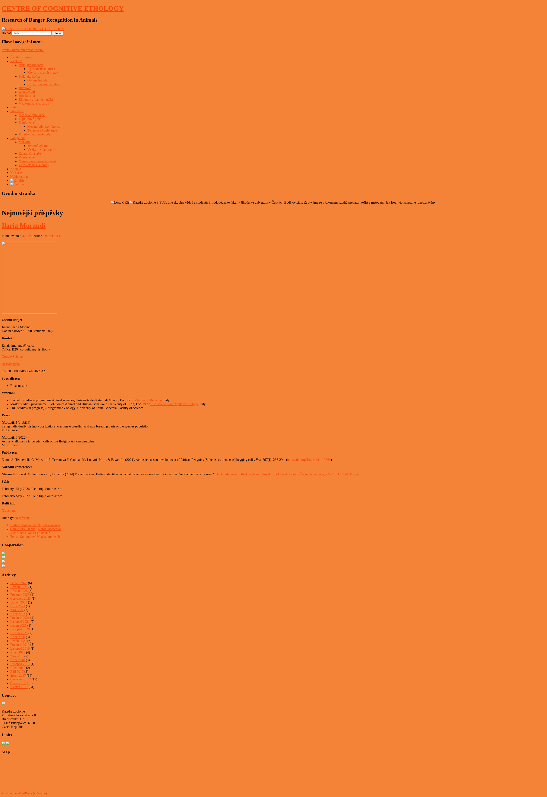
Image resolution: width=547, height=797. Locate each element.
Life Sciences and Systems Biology (174, 404)
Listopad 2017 (20, 664)
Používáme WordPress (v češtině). (25, 793)
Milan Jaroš (18, 533)
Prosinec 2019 (19, 644)
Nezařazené (22, 518)
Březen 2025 (19, 587)
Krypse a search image (42, 72)
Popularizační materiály (34, 134)
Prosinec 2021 (19, 618)
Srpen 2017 (18, 675)
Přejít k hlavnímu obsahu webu (23, 50)
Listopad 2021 (20, 621)
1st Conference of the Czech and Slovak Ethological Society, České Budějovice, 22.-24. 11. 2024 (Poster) (287, 474)
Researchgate (11, 364)
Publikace (17, 111)
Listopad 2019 (20, 648)
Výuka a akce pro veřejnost (37, 161)
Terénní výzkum (38, 146)
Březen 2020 (19, 633)
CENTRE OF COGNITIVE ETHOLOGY (63, 8)
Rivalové (25, 88)
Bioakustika (27, 96)
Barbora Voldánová (23, 525)
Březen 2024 (19, 591)
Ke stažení (17, 172)
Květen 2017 (19, 687)
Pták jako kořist (29, 76)
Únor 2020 (17, 637)
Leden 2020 (18, 641)
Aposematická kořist (41, 69)
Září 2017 (17, 671)
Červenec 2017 (20, 679)
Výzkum (16, 61)
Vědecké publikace (32, 115)
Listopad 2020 (20, 629)
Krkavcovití (27, 92)
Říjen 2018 (17, 652)
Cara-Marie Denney (23, 529)
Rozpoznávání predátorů (43, 84)
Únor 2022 (17, 614)
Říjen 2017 (17, 668)
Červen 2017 (19, 683)
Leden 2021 (18, 625)
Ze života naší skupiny (34, 165)
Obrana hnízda (37, 80)
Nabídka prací (19, 176)
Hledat (6, 33)
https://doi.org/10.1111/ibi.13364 (309, 459)
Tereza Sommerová (23, 536)
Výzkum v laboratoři (41, 149)
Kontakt (15, 169)
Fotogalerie (17, 138)
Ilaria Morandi (24, 225)
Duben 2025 (18, 583)
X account (9, 510)
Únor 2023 (17, 606)
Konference (27, 122)
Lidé (13, 107)
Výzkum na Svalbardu (34, 103)
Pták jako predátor (31, 65)
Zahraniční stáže (30, 153)
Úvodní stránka (20, 57)
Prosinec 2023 (19, 594)
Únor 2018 (17, 660)
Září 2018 (17, 656)
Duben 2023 (18, 602)
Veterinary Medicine (148, 400)
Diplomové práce (30, 119)
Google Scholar (12, 356)
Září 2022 (17, 610)
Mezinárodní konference (43, 126)
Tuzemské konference (42, 130)
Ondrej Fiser (51, 236)
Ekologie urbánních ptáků (36, 99)
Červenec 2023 (20, 598)
